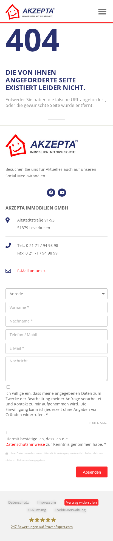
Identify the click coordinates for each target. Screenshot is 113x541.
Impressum (46, 502)
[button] (102, 11)
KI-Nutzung (36, 510)
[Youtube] (62, 193)
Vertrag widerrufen (81, 502)
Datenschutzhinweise (25, 444)
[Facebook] (51, 193)
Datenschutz (18, 502)
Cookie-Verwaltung (70, 510)
